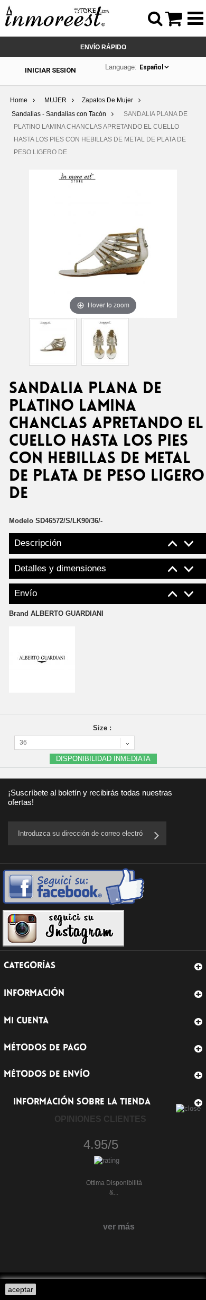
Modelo (21, 521)
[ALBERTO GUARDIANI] (42, 659)
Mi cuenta (26, 1020)
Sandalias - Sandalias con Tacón (59, 114)
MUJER (55, 100)
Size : (103, 728)
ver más (119, 1226)
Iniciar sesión (50, 70)
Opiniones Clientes (100, 1119)
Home (18, 100)
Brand (56, 613)
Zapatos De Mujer (107, 100)
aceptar (20, 1289)
